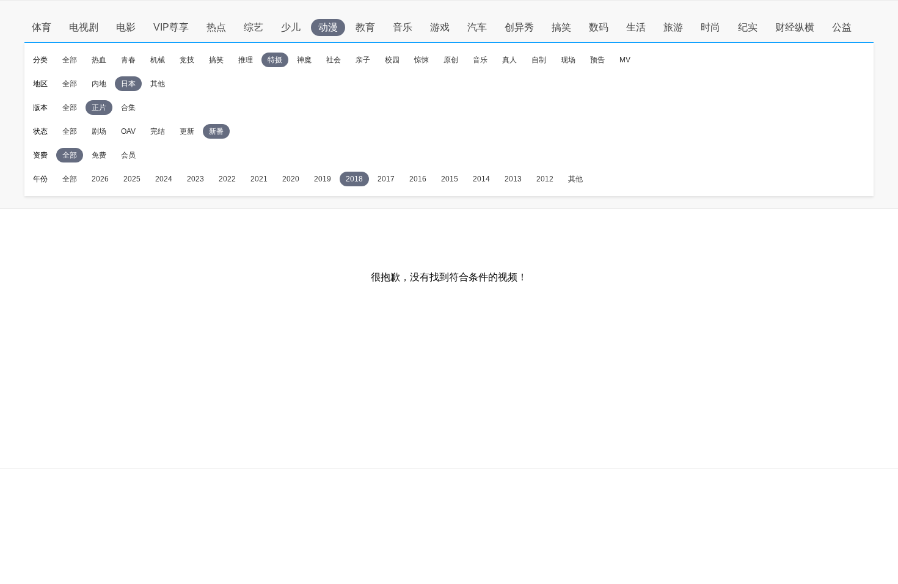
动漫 (328, 27)
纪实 (747, 27)
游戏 (440, 27)
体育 (41, 27)
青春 (128, 60)
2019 (322, 179)
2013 (513, 179)
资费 (40, 155)
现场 (568, 60)
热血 (99, 60)
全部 (69, 60)
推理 (245, 60)
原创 (451, 60)
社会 (333, 60)
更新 (187, 131)
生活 (636, 27)
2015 (449, 179)
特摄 (275, 60)
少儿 (291, 27)
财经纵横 (794, 27)
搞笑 (561, 27)
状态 (40, 131)
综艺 (253, 27)
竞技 (187, 60)
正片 (99, 107)
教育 (365, 27)
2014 (481, 179)
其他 (157, 83)
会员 (128, 155)
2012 (544, 179)
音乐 (402, 27)
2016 (417, 179)
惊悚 (421, 60)
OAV (128, 131)
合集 (128, 107)
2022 (227, 179)
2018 (354, 179)
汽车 (477, 27)
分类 (40, 60)
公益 (842, 27)
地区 (40, 83)
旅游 (673, 27)
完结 (157, 131)
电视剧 (83, 27)
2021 (259, 179)
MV (624, 60)
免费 (99, 155)
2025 (132, 179)
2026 (100, 179)
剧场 (99, 131)
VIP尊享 (171, 27)
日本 (128, 83)
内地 (99, 83)
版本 (40, 107)
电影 (126, 27)
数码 (598, 27)
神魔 (304, 60)
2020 (290, 179)
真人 (509, 60)
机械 (157, 60)
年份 (40, 179)
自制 (538, 60)
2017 (386, 179)
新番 (216, 131)
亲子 (363, 60)
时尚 (710, 27)
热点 (216, 27)
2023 (195, 179)
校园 (392, 60)
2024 (163, 179)
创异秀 (519, 27)
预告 (597, 60)
